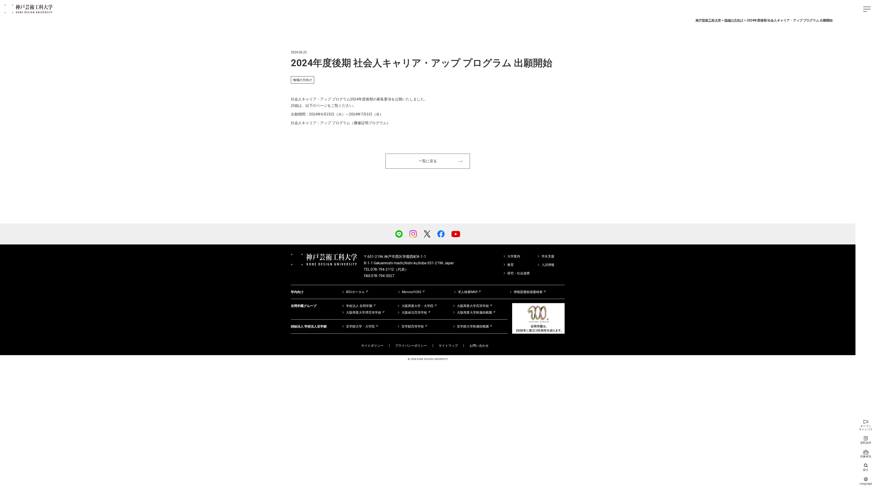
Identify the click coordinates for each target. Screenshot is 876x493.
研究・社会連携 (518, 273)
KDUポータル (355, 292)
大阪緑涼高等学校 (414, 312)
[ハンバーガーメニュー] (866, 9)
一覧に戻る (428, 161)
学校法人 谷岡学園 (359, 306)
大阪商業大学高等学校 (473, 306)
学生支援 (548, 256)
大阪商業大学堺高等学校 (363, 312)
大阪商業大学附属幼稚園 (474, 312)
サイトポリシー (372, 345)
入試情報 (548, 265)
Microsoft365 (411, 292)
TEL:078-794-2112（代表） (386, 269)
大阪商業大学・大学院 (417, 306)
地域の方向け (302, 80)
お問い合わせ (479, 345)
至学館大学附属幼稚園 (473, 326)
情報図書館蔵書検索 (528, 292)
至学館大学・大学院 (360, 326)
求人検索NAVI (467, 292)
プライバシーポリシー (411, 345)
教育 (510, 265)
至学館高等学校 (413, 326)
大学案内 (513, 256)
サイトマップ (448, 345)
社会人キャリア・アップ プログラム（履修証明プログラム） (340, 123)
